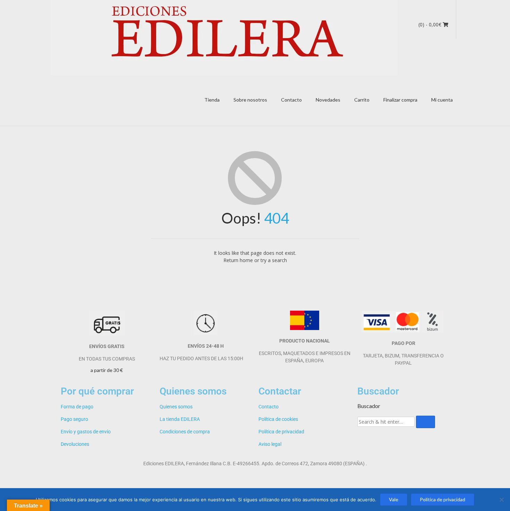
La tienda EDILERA (180, 419)
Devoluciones (75, 444)
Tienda (212, 100)
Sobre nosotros (250, 100)
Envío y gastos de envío (86, 431)
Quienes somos (176, 406)
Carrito (361, 100)
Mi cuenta (442, 100)
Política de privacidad (281, 431)
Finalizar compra (400, 100)
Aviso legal (269, 444)
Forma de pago (77, 406)
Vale (393, 499)
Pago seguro (74, 419)
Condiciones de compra (185, 431)
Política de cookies (278, 419)
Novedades (328, 100)
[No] (501, 499)
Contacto (291, 100)
